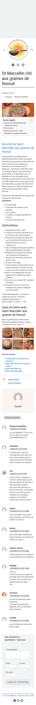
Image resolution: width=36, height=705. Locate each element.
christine (13, 593)
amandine (14, 446)
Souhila (13, 618)
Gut (11, 471)
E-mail (22, 663)
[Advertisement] (18, 19)
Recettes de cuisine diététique (11, 694)
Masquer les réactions (12, 417)
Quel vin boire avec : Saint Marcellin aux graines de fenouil (16, 132)
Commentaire (11, 650)
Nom (8, 663)
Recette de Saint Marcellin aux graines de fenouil (15, 124)
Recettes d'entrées (21, 97)
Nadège (13, 565)
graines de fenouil (13, 379)
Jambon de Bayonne (14, 383)
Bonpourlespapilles (18, 426)
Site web (9, 672)
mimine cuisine (16, 548)
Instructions (9, 128)
